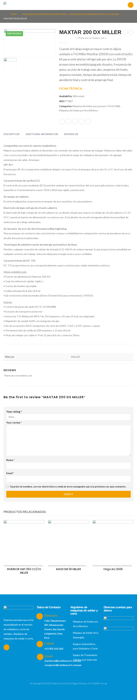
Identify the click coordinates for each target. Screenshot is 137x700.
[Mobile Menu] (27, 5)
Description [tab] (11, 134)
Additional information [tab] (42, 134)
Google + (81, 121)
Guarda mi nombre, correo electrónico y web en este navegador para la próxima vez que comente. (68, 486)
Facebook (62, 121)
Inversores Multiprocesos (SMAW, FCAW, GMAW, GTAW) (29, 566)
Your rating (14, 411)
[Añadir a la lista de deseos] (39, 525)
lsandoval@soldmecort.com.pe (63, 660)
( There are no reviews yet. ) (91, 37)
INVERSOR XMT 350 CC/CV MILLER (24, 571)
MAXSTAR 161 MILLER (68, 569)
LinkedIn (75, 121)
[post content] (24, 540)
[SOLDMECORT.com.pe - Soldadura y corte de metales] (13, 5)
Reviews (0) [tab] (71, 134)
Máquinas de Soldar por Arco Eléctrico (78, 110)
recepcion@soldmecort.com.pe (63, 665)
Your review (14, 422)
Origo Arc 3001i (113, 569)
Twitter (68, 121)
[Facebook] (130, 5)
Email (88, 121)
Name (10, 459)
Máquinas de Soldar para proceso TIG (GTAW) (96, 106)
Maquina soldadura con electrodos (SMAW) (114, 566)
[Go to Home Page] (5, 14)
